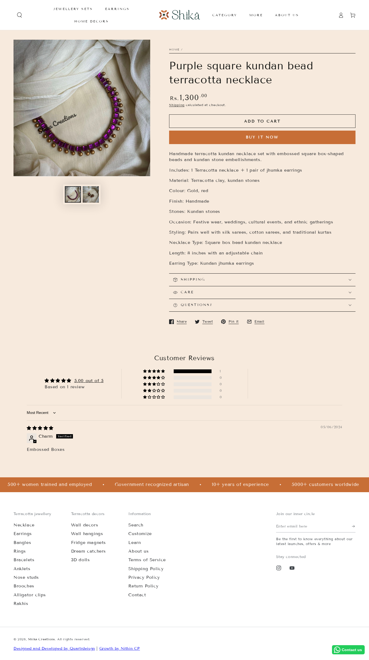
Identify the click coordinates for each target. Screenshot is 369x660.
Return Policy (143, 585)
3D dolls (80, 559)
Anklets (22, 568)
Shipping (177, 105)
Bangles (22, 542)
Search (135, 525)
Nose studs (26, 577)
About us (138, 551)
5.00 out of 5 (89, 380)
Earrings (23, 533)
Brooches (24, 585)
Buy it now (262, 137)
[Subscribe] (353, 526)
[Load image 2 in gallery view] (91, 194)
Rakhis (21, 603)
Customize (140, 533)
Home (174, 49)
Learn (134, 542)
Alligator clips (30, 594)
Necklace (24, 525)
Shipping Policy (145, 568)
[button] (19, 15)
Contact (137, 594)
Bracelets (24, 559)
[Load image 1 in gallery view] (73, 194)
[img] (40, 428)
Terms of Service (147, 559)
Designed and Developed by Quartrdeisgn (54, 648)
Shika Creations (41, 639)
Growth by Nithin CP (119, 648)
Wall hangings (87, 533)
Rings (20, 551)
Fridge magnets (88, 542)
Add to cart (262, 121)
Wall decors (84, 525)
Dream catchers (88, 551)
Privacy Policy (144, 577)
